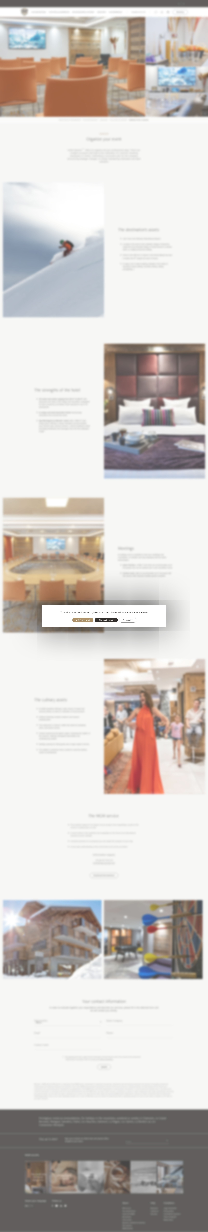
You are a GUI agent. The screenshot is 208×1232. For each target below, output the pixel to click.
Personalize (128, 620)
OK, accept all (84, 620)
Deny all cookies (107, 620)
